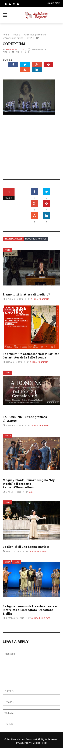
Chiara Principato (40, 299)
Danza (7, 562)
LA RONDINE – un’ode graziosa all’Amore (25, 418)
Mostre (8, 309)
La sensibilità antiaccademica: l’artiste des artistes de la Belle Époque (31, 355)
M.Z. (31, 492)
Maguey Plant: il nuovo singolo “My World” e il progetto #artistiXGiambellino (29, 483)
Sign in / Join (53, 3)
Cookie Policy (40, 742)
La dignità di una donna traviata (26, 546)
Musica (8, 436)
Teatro (7, 250)
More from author (35, 238)
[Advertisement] (31, 144)
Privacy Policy (23, 742)
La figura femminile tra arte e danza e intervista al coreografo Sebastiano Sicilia (30, 609)
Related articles (13, 238)
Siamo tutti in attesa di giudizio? (26, 294)
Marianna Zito (15, 49)
